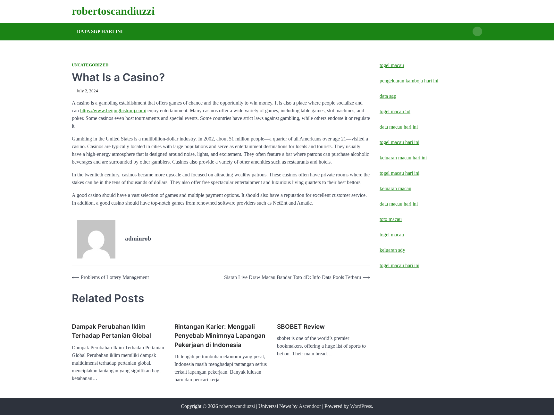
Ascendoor (310, 406)
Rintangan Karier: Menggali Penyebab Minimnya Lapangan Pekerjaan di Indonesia (219, 336)
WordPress (361, 406)
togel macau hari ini (399, 265)
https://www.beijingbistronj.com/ (113, 110)
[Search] (477, 31)
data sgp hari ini (100, 31)
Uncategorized (90, 65)
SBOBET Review (301, 326)
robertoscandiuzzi (113, 11)
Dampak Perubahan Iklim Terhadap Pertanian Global (111, 331)
